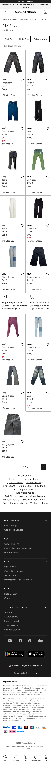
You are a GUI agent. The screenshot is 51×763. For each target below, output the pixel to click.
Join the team (11, 625)
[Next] (32, 467)
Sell (6, 562)
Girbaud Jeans (11, 499)
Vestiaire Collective (16, 607)
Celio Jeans (25, 486)
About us (9, 612)
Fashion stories (12, 629)
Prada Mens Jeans (24, 492)
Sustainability (11, 616)
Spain (23, 748)
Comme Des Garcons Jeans (24, 479)
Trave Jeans (9, 503)
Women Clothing (28, 19)
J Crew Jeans (35, 496)
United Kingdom (18, 746)
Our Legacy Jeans (24, 489)
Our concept (10, 525)
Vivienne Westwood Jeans (34, 503)
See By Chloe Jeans (34, 499)
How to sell (10, 566)
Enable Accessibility (25, 1)
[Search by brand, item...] (5, 11)
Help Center (10, 593)
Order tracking (11, 544)
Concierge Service (13, 529)
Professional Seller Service (18, 579)
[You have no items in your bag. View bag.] (45, 12)
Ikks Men (40, 486)
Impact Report (11, 621)
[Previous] (18, 467)
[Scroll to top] (43, 467)
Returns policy (11, 552)
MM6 (14, 19)
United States (30, 746)
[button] (45, 12)
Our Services (11, 520)
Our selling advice (13, 571)
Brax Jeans (9, 486)
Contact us (10, 598)
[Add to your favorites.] (22, 79)
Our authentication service (18, 548)
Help (7, 589)
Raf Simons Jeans (15, 496)
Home (6, 19)
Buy (6, 539)
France (8, 746)
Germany (40, 746)
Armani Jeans (24, 475)
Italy (28, 748)
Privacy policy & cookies (24, 673)
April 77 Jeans (15, 482)
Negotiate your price (12, 302)
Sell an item (10, 575)
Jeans (43, 19)
